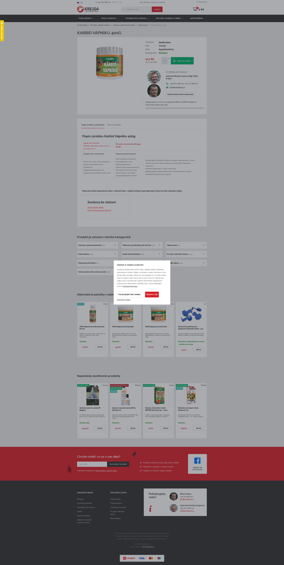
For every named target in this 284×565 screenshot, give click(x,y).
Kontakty (80, 499)
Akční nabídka (196, 18)
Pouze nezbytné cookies (129, 294)
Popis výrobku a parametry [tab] (93, 125)
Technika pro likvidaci (136, 18)
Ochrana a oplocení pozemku (124, 25)
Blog (157, 2)
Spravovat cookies (123, 300)
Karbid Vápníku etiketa (95, 207)
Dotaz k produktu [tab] (114, 125)
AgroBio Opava (165, 42)
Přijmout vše (152, 294)
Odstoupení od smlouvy (86, 507)
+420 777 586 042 (186, 497)
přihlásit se (203, 2)
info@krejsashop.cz (177, 87)
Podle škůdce (85, 18)
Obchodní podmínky (84, 503)
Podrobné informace (129, 286)
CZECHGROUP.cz (148, 547)
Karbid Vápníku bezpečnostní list (99, 210)
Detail (100, 347)
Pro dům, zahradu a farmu (168, 18)
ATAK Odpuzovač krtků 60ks (156, 327)
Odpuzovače (143, 25)
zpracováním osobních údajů (106, 471)
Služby (79, 511)
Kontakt (162, 2)
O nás (141, 2)
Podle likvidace (108, 18)
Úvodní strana (82, 25)
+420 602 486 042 (104, 2)
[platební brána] (142, 557)
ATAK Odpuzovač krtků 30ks (123, 327)
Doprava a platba (149, 2)
